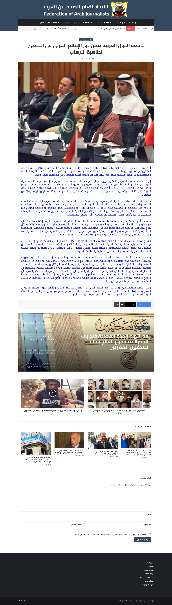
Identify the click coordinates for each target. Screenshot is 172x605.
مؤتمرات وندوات (147, 584)
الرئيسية (133, 23)
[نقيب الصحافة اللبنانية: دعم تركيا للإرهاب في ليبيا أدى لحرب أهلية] (103, 440)
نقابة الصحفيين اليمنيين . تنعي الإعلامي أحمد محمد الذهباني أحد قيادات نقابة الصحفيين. (38, 459)
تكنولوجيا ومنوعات (71, 23)
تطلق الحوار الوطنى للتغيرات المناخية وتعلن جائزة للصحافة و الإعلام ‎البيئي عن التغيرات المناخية (114, 341)
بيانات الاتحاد (89, 23)
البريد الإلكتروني (144, 524)
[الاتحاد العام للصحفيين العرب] (86, 9)
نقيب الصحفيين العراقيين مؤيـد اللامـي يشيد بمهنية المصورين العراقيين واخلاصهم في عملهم (138, 452)
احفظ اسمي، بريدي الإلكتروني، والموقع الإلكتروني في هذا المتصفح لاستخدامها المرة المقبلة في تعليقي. (111, 534)
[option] (86, 342)
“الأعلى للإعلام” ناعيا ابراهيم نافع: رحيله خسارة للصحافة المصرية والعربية (69, 451)
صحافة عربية (53, 23)
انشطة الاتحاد (106, 23)
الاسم (148, 514)
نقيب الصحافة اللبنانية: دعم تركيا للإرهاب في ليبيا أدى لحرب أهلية (105, 452)
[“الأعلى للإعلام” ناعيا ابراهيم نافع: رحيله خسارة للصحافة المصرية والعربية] (69, 440)
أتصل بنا (40, 23)
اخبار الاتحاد (121, 23)
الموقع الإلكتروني (77, 524)
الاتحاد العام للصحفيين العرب (126, 600)
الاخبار (151, 566)
